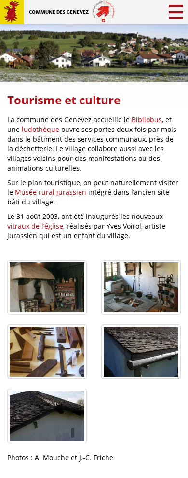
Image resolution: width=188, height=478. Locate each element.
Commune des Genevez (59, 12)
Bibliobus (147, 119)
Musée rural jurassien (50, 192)
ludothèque (40, 129)
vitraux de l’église (35, 226)
